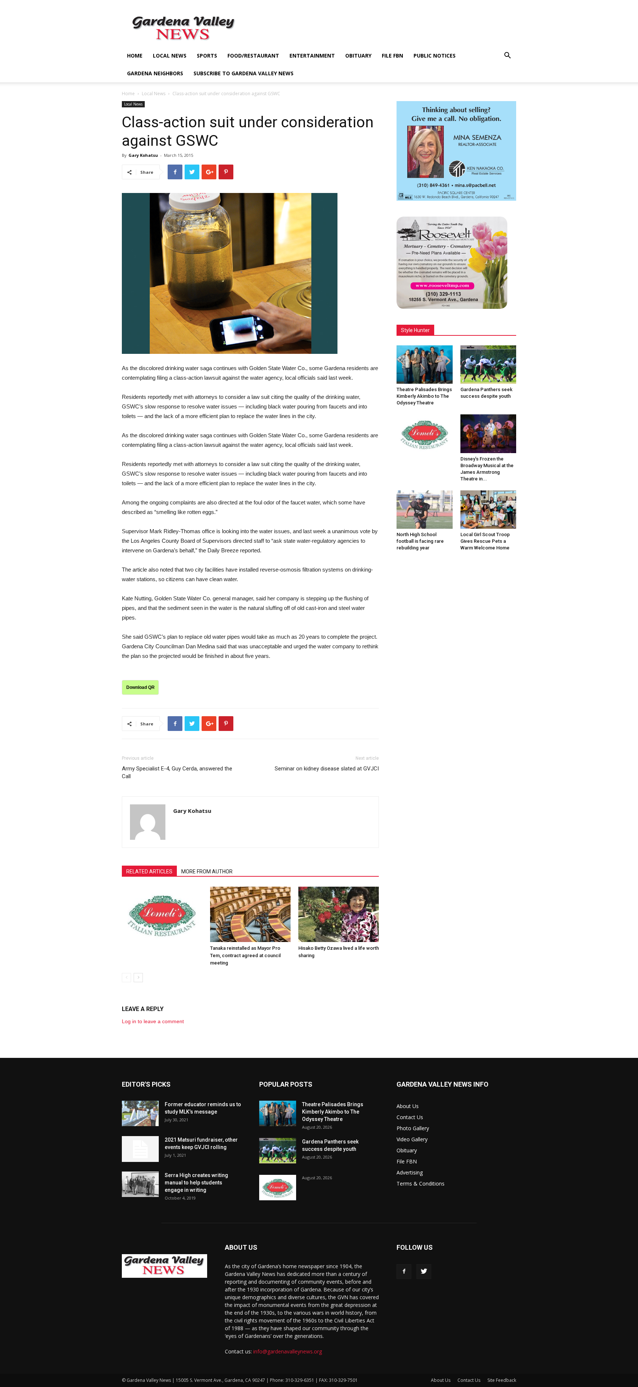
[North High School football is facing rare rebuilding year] (425, 509)
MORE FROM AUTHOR (207, 871)
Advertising (410, 1172)
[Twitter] (423, 1271)
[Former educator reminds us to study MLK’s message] (140, 1113)
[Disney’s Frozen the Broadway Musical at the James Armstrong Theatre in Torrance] (488, 433)
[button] (507, 56)
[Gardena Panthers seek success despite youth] (488, 364)
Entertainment (312, 55)
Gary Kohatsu (143, 155)
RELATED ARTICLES (149, 871)
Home (135, 55)
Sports (207, 55)
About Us (408, 1106)
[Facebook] (404, 1271)
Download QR (140, 687)
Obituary (358, 55)
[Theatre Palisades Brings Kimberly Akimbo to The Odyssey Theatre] (425, 364)
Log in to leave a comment (153, 1021)
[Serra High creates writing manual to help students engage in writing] (140, 1184)
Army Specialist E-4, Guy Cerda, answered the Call (177, 772)
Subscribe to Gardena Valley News (243, 73)
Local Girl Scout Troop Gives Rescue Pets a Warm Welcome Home (485, 541)
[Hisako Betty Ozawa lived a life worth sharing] (338, 914)
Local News (169, 55)
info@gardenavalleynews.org (287, 1351)
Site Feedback (501, 1380)
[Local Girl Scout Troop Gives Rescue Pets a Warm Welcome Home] (488, 509)
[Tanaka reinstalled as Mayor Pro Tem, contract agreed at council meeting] (250, 914)
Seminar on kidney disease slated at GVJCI (327, 768)
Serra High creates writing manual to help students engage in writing (196, 1182)
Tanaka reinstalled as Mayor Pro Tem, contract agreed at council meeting (245, 955)
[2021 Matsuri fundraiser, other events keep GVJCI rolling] (140, 1149)
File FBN (392, 55)
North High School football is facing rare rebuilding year (420, 541)
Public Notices (435, 55)
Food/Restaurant (253, 55)
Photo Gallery (413, 1128)
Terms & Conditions (421, 1183)
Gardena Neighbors (155, 73)
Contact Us (410, 1117)
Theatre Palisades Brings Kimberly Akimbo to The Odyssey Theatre (424, 396)
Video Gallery (412, 1139)
